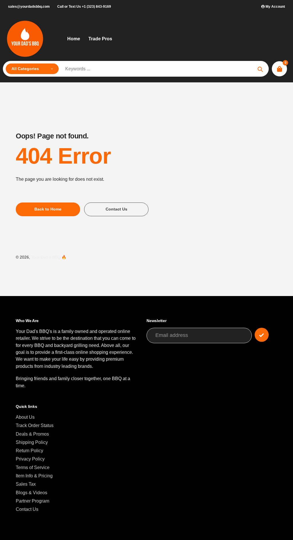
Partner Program (32, 500)
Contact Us (27, 509)
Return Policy (29, 450)
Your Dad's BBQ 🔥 (48, 257)
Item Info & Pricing (34, 475)
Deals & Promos (32, 433)
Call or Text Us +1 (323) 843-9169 (84, 7)
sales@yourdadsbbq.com (29, 7)
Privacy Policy (30, 458)
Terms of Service (33, 467)
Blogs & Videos (31, 492)
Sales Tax (26, 484)
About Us (25, 417)
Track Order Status (35, 425)
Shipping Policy (32, 442)
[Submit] (262, 335)
